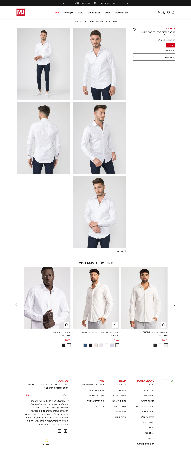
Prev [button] (127, 3)
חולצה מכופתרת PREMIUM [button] (155, 332)
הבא (175, 304)
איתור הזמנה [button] (120, 417)
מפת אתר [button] (100, 406)
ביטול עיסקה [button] (120, 411)
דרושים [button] (151, 438)
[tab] (154, 57)
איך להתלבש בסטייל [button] (95, 401)
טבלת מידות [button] (121, 384)
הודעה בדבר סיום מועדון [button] (144, 406)
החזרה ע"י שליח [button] (147, 417)
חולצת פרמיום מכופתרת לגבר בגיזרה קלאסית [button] (100, 332)
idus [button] (46, 440)
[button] (173, 12)
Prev (16, 304)
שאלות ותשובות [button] (119, 401)
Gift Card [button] (149, 433)
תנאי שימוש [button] (149, 395)
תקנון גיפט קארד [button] (147, 411)
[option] (165, 345)
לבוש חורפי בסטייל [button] (96, 395)
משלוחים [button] (122, 390)
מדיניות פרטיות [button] (147, 401)
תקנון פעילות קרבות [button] (145, 444)
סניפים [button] (151, 427)
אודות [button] (151, 384)
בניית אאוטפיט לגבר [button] (95, 390)
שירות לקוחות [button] (120, 406)
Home (114, 21)
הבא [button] (63, 3)
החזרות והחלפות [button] (119, 395)
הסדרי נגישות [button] (148, 390)
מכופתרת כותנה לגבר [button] (61, 332)
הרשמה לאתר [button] (148, 422)
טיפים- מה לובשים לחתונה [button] (93, 384)
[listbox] (144, 345)
